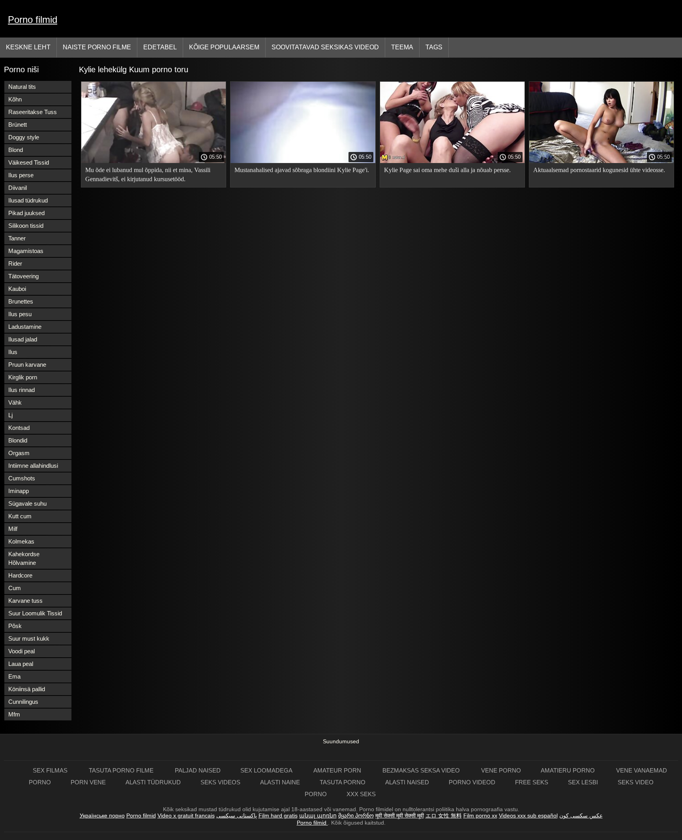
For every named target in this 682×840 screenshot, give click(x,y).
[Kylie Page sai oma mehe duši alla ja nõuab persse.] (452, 161)
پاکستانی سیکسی (236, 815)
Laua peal (20, 663)
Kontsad (19, 427)
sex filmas (51, 770)
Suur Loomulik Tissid (35, 613)
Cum (14, 588)
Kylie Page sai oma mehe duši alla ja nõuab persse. (447, 170)
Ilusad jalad (22, 339)
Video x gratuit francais (186, 815)
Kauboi (17, 288)
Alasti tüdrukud (153, 782)
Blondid (17, 440)
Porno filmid (32, 19)
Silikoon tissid (25, 225)
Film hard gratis (278, 815)
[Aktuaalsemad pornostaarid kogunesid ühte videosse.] (601, 161)
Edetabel (160, 47)
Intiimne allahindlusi (33, 465)
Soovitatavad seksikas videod (325, 47)
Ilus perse (21, 175)
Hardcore (20, 575)
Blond (15, 149)
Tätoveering (23, 276)
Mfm (14, 714)
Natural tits (22, 86)
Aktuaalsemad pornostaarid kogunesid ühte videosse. (599, 170)
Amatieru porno (568, 770)
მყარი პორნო (356, 815)
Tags (433, 47)
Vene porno (501, 770)
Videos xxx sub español (528, 815)
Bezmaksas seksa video (421, 770)
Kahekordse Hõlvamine (23, 558)
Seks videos (220, 782)
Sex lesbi (583, 782)
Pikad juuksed (26, 213)
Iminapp (18, 491)
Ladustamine (24, 326)
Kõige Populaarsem (224, 47)
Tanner (17, 238)
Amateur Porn (338, 770)
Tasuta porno (342, 782)
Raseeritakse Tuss (32, 112)
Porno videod (472, 782)
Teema (402, 47)
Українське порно (102, 815)
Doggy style (23, 137)
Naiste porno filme (97, 47)
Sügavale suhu (27, 503)
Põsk (15, 625)
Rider (15, 263)
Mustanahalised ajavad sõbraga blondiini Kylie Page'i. (301, 170)
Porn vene (88, 782)
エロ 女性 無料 (443, 815)
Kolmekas (21, 541)
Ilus (12, 352)
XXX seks (361, 794)
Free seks (531, 782)
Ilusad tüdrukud (28, 200)
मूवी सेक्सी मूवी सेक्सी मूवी (399, 815)
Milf (12, 528)
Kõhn (15, 99)
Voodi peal (21, 651)
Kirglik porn (22, 377)
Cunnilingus (23, 701)
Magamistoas (25, 251)
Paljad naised (198, 770)
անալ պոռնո (318, 815)
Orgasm (19, 453)
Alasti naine (280, 782)
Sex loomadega (267, 770)
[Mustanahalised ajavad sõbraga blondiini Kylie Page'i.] (302, 161)
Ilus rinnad (21, 389)
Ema (14, 676)
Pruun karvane (27, 364)
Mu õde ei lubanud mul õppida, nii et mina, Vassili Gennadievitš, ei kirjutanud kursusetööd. (147, 174)
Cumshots (21, 478)
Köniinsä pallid (26, 689)
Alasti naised (407, 782)
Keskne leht (28, 47)
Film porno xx (480, 815)
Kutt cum (20, 516)
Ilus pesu (20, 314)
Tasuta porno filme (122, 770)
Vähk (15, 402)
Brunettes (20, 301)
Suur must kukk (28, 638)
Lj (10, 415)
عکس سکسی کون (581, 815)
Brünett (17, 124)
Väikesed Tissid (28, 162)
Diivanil (17, 187)
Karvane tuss (25, 600)
